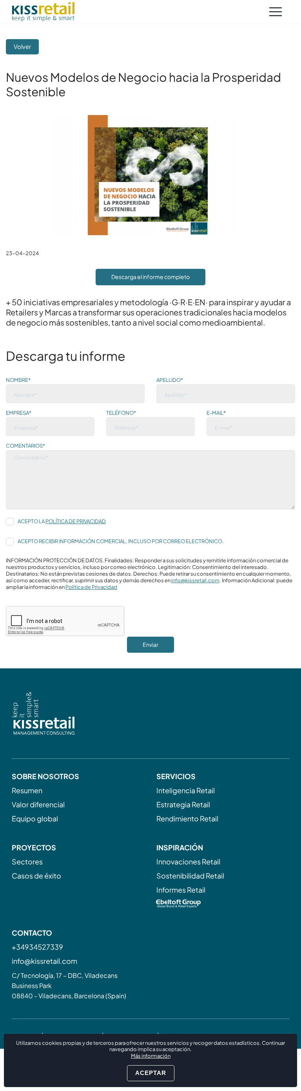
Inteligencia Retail (185, 790)
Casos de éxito (36, 875)
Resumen (27, 790)
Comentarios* (25, 446)
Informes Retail (180, 889)
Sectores (27, 861)
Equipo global (35, 818)
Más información (150, 1056)
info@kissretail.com (195, 580)
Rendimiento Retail (187, 818)
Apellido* (169, 380)
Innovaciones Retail (188, 861)
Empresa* (18, 413)
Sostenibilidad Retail (190, 875)
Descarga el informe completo (150, 276)
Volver (22, 46)
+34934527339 (37, 946)
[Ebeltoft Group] (222, 904)
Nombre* (18, 380)
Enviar (150, 644)
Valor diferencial (38, 804)
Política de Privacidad (75, 521)
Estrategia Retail (183, 804)
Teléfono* (121, 413)
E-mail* (216, 413)
